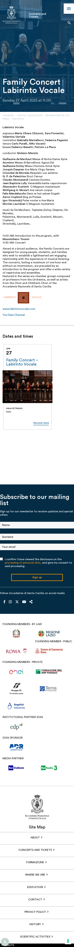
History (35, 924)
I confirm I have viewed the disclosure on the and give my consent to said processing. (38, 563)
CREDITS (8, 945)
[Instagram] (10, 602)
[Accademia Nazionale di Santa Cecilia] (11, 15)
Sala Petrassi (14, 408)
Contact (35, 899)
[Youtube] (24, 602)
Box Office (18, 119)
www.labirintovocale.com (19, 309)
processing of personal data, (23, 562)
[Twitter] (17, 602)
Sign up (37, 577)
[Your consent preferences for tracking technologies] (68, 941)
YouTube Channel (14, 315)
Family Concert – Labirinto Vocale (22, 362)
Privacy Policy (35, 912)
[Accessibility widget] (5, 942)
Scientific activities (35, 936)
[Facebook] (4, 602)
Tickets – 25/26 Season (29, 115)
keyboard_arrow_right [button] (60, 339)
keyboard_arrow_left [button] (51, 339)
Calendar (8, 115)
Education (35, 887)
